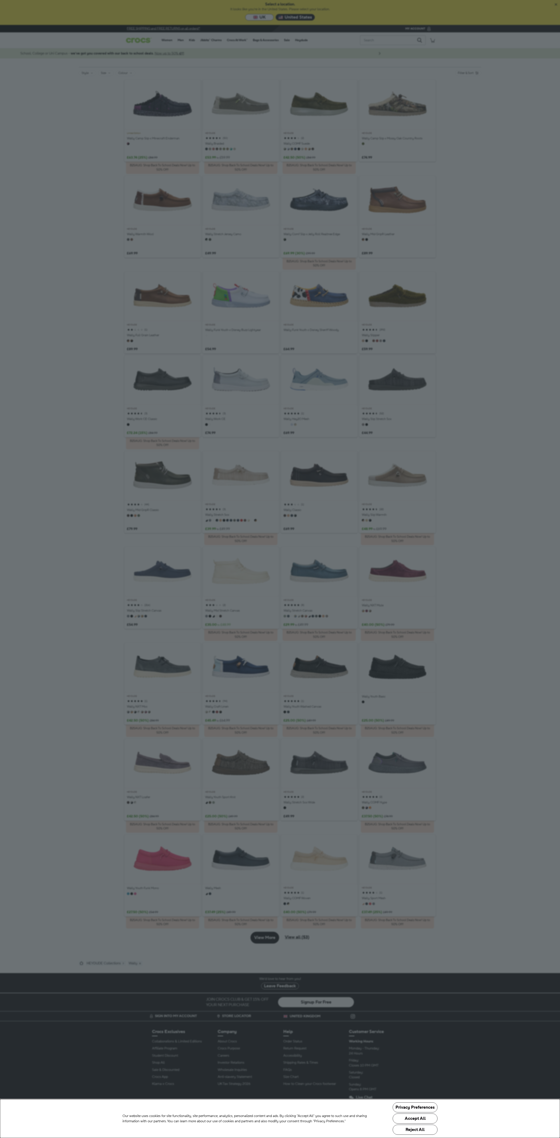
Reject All (415, 1130)
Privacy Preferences (415, 1107)
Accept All (415, 1118)
